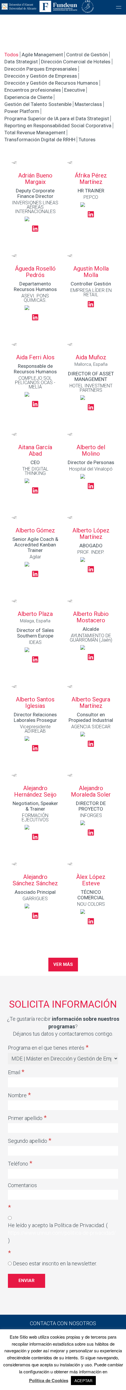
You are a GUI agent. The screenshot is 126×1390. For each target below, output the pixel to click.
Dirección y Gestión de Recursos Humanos (51, 83)
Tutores (87, 139)
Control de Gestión (87, 55)
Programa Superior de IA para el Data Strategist (56, 118)
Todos (11, 55)
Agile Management (42, 55)
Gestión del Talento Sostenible (37, 104)
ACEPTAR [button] (83, 1380)
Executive (74, 90)
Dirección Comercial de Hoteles (75, 62)
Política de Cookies (48, 1380)
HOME (63, 13)
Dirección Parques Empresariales (40, 69)
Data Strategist (21, 62)
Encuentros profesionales (32, 90)
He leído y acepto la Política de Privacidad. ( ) (62, 1232)
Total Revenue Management (34, 132)
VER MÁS (63, 964)
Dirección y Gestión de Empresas (40, 76)
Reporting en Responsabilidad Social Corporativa (57, 125)
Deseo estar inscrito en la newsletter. (55, 1263)
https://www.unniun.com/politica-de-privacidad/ (62, 1233)
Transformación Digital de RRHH (39, 139)
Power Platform (21, 111)
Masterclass (88, 104)
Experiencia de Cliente (28, 97)
